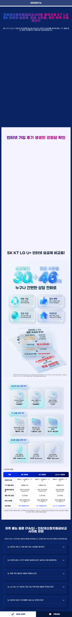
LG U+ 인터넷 (60, 474)
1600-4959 (20, 614)
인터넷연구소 (36, 3)
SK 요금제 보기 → (24, 506)
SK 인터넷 (24, 474)
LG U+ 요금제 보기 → (60, 506)
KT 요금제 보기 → (42, 506)
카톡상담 (56, 614)
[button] (36, 547)
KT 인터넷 (42, 474)
